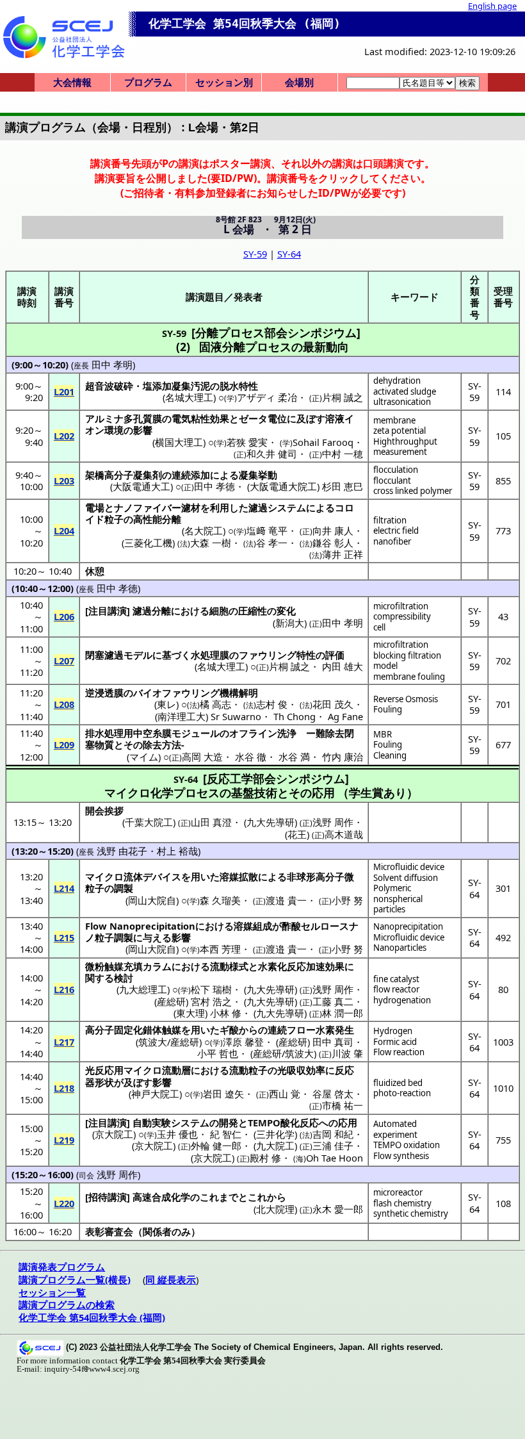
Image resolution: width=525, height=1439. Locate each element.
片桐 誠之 (342, 397)
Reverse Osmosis (405, 699)
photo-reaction (402, 1093)
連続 (277, 1029)
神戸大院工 (155, 1093)
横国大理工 (179, 442)
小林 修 (225, 1013)
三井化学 (275, 1134)
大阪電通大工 (141, 486)
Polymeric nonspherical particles (398, 898)
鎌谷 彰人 (332, 542)
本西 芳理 (220, 948)
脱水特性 (239, 385)
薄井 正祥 (342, 554)
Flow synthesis (401, 1156)
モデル (138, 654)
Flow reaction (398, 1052)
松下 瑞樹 (211, 989)
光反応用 (104, 1070)
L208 (64, 704)
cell (379, 627)
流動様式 (229, 966)
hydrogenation (402, 1000)
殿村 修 (265, 1157)
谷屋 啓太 (332, 1093)
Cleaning (390, 755)
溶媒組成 (253, 925)
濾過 (258, 507)
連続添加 (191, 474)
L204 (64, 530)
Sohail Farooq (323, 442)
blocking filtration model (407, 661)
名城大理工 (189, 397)
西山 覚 (284, 1093)
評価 (334, 654)
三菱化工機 (148, 542)
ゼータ (253, 418)
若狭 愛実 (247, 442)
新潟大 (289, 622)
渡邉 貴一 (286, 900)
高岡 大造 (202, 756)
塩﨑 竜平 (266, 530)
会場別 (299, 82)
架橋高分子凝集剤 (123, 474)
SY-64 (289, 253)
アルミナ (104, 418)
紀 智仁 (225, 1134)
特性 (306, 654)
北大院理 (275, 1209)
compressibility (402, 616)
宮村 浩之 (211, 1001)
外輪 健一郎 (216, 1145)
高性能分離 (157, 519)
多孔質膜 (143, 418)
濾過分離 (152, 610)
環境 (114, 429)
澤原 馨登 (243, 1041)
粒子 (114, 519)
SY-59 (255, 253)
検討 (123, 977)
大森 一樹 (210, 542)
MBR (382, 734)
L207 (64, 660)
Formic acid (395, 1042)
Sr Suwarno (236, 716)
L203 (64, 480)
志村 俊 (271, 704)
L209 (64, 744)
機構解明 (239, 692)
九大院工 (275, 1145)
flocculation (395, 469)
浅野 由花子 (122, 850)
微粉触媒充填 (114, 966)
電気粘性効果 (200, 418)
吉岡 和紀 (332, 1134)
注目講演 (107, 610)
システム (287, 507)
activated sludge (404, 391)
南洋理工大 (182, 716)
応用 (347, 1122)
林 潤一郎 (342, 1013)
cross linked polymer (412, 491)
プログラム (148, 82)
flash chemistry (402, 1203)
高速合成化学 (161, 1196)
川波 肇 (347, 1053)
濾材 (190, 507)
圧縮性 (252, 610)
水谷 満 (294, 756)
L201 (64, 391)
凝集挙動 (258, 474)
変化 (286, 610)
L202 (64, 435)
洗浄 (286, 733)
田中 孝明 (112, 364)
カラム (157, 966)
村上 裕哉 (177, 850)
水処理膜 (210, 654)
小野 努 (347, 900)
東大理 (190, 1013)
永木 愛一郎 (337, 1209)
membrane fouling (409, 676)
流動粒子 (248, 1070)
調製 (123, 888)
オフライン (253, 733)
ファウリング (267, 654)
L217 (64, 1041)
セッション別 (224, 82)
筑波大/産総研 (168, 1041)
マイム (143, 756)
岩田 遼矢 (223, 1093)
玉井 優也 (177, 1134)
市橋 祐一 (342, 1105)
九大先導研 (270, 989)
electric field (396, 530)
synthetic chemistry (410, 1213)
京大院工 (114, 1134)
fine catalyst (396, 979)
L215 (64, 937)
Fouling (387, 709)
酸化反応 (299, 1122)
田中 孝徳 (214, 486)
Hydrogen (392, 1031)
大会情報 (72, 82)
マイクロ (104, 876)
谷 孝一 (271, 542)
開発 (228, 1122)
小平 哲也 (217, 1053)
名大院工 (203, 530)
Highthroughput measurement (405, 447)
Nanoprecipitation (408, 926)
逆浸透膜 (104, 692)
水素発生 (335, 1029)
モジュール (196, 733)
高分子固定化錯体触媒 (133, 1029)
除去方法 (162, 744)
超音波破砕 (109, 385)
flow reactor (396, 989)
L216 (64, 989)
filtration (390, 520)
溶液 (334, 418)
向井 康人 (332, 530)
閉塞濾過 (104, 654)
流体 (133, 876)
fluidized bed (398, 1083)
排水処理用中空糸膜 (128, 733)
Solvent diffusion (405, 878)
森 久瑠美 (220, 900)
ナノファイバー (147, 507)
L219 (64, 1139)
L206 (64, 616)
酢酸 (291, 925)
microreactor (398, 1192)
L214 (64, 888)
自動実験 (152, 1122)
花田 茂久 (332, 704)
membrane (394, 420)
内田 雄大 (342, 666)
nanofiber (392, 541)
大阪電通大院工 (283, 486)
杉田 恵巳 (342, 486)
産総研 (171, 1001)
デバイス (162, 876)
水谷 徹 (250, 756)
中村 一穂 (342, 453)
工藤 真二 (332, 1001)
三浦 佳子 (332, 1145)
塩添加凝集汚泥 (176, 385)
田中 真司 (332, 1041)
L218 (64, 1087)
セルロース (325, 925)
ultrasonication (402, 401)
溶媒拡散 (239, 876)
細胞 (219, 610)
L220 (64, 1203)
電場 (94, 507)
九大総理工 (143, 989)
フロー (301, 1029)
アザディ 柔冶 (267, 397)
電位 (277, 418)
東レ (166, 704)
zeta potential (399, 430)
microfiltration (400, 606)
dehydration (397, 380)
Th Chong (294, 716)
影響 (142, 429)
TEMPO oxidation (406, 1145)
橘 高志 (215, 704)
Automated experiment (395, 1129)
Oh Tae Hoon (334, 1157)
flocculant (392, 480)
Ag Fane (345, 716)
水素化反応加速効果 (301, 966)
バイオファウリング (176, 692)
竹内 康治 (342, 756)
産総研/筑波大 (283, 1053)
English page (492, 6)
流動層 (176, 1070)
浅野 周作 (332, 989)
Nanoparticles (399, 947)
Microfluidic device (408, 867)
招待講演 (107, 1196)
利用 (219, 507)
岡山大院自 (152, 900)
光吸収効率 (301, 1070)
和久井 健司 (271, 453)
